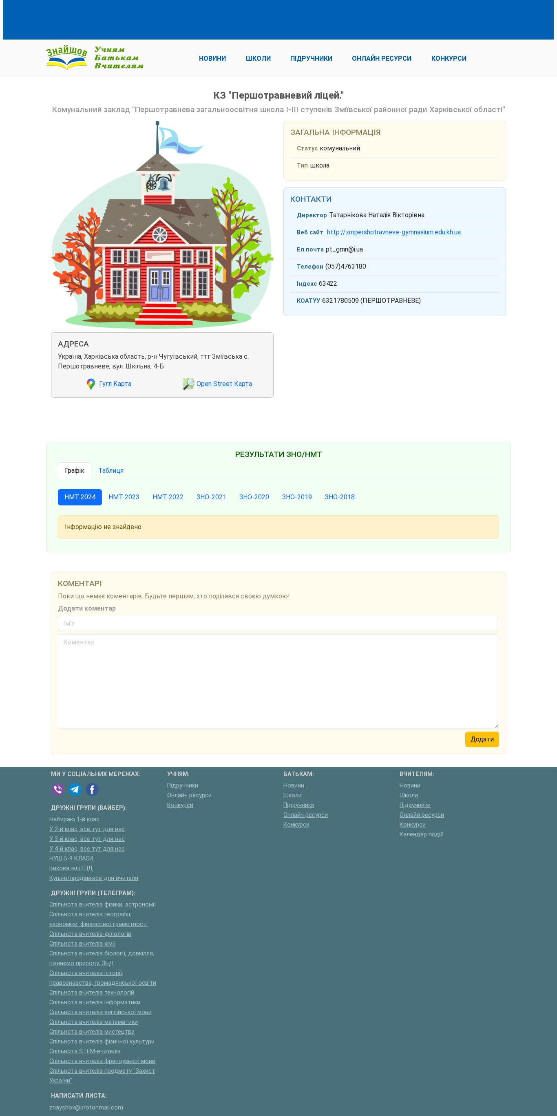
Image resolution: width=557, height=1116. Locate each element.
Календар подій (422, 834)
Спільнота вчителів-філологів (90, 934)
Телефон (310, 266)
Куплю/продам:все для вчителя (93, 878)
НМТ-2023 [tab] (123, 497)
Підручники (182, 785)
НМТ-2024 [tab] (79, 497)
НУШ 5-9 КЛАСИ (71, 858)
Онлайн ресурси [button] (381, 58)
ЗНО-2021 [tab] (211, 497)
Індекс (307, 283)
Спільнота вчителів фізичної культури (102, 1041)
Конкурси (180, 805)
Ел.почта (310, 249)
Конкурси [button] (448, 58)
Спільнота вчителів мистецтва (92, 1031)
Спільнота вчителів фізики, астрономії (102, 904)
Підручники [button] (311, 58)
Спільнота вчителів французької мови (102, 1061)
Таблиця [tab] (111, 470)
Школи (292, 795)
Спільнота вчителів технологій (91, 992)
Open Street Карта (224, 384)
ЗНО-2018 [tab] (340, 497)
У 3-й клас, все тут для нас (87, 839)
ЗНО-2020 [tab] (254, 497)
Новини (293, 785)
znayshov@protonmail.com (86, 1107)
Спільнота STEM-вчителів (85, 1051)
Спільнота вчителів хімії (82, 943)
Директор (312, 215)
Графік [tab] (74, 470)
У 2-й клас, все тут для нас (87, 829)
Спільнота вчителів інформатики (94, 1002)
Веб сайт (310, 232)
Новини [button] (212, 58)
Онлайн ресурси (189, 795)
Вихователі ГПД (71, 868)
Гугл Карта (115, 384)
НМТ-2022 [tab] (168, 497)
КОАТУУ (308, 301)
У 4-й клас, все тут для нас (87, 848)
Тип (302, 165)
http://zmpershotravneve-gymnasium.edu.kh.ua (393, 232)
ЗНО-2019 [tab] (297, 497)
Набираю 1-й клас (74, 819)
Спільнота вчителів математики (93, 1022)
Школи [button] (258, 58)
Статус (307, 148)
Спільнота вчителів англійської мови (100, 1012)
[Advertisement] (199, 18)
